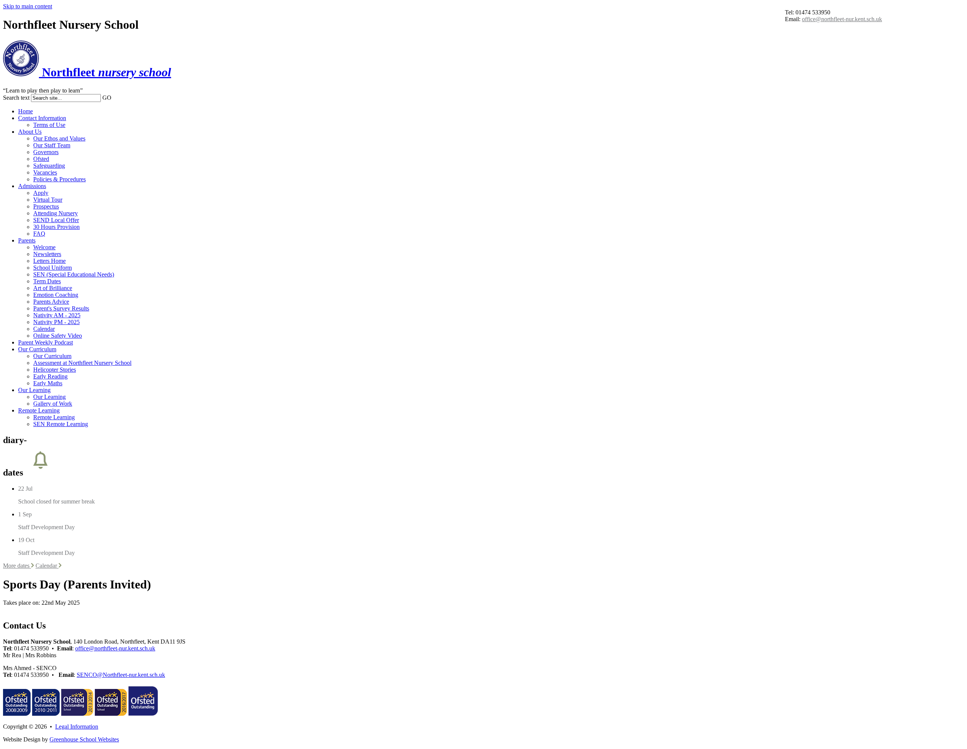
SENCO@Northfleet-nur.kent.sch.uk (121, 675)
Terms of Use (49, 125)
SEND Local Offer (56, 220)
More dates (17, 565)
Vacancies (45, 172)
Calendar (44, 329)
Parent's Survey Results (61, 308)
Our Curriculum (37, 349)
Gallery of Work (52, 403)
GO (106, 97)
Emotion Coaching (55, 295)
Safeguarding (49, 165)
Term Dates (47, 281)
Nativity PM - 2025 (56, 322)
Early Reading (50, 376)
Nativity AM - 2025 (56, 315)
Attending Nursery (55, 213)
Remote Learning (39, 410)
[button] (115, 97)
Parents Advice (51, 301)
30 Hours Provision (56, 227)
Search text (16, 97)
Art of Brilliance (52, 288)
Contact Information (42, 118)
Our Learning (34, 390)
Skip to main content (27, 6)
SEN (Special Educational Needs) (73, 274)
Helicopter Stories (54, 369)
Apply (40, 193)
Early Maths (47, 383)
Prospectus (46, 206)
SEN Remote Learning (60, 424)
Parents (27, 240)
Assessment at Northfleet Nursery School (82, 363)
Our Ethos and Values (59, 138)
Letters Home (49, 261)
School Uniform (52, 267)
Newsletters (47, 254)
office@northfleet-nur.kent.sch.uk (842, 19)
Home (25, 111)
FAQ (39, 233)
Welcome (44, 247)
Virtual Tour (47, 199)
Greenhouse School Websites (84, 739)
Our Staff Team (51, 145)
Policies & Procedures (59, 179)
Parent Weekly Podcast (45, 342)
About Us (30, 131)
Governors (46, 152)
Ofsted (41, 159)
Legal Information (76, 726)
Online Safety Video (57, 335)
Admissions (32, 186)
